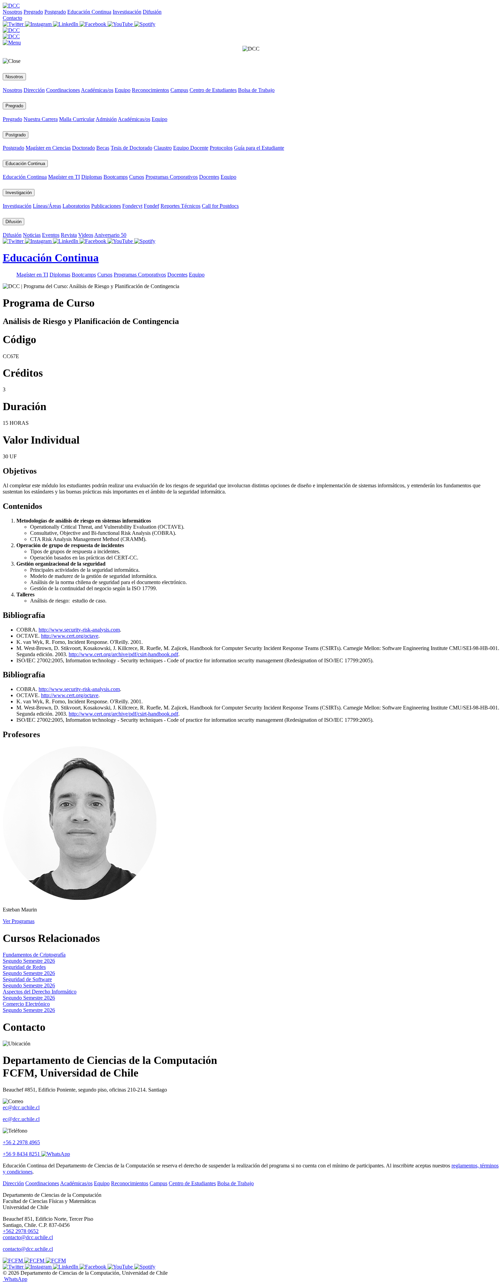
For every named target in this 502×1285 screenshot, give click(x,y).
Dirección (34, 90)
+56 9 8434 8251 (22, 1154)
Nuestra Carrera (41, 119)
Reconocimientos (150, 90)
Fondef (151, 206)
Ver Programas (18, 921)
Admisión (106, 119)
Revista (69, 235)
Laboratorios (76, 206)
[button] (12, 42)
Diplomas (91, 177)
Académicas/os (97, 90)
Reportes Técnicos (180, 206)
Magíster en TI (64, 177)
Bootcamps (115, 177)
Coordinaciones (63, 90)
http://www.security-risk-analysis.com (79, 630)
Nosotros (12, 12)
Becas (102, 148)
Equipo (122, 90)
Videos (85, 235)
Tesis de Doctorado (131, 148)
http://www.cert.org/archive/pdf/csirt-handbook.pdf (123, 654)
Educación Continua (89, 12)
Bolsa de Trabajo (256, 90)
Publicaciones (106, 206)
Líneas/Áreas (47, 206)
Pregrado (33, 12)
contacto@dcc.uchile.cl (28, 1249)
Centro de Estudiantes (213, 90)
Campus (179, 90)
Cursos (136, 177)
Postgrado (55, 12)
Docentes (209, 177)
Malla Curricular (77, 119)
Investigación (127, 12)
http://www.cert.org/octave (69, 636)
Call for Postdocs (220, 206)
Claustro (163, 148)
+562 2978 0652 (21, 1231)
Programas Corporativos (171, 177)
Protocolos (221, 148)
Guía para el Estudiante (259, 148)
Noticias (32, 235)
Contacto (12, 18)
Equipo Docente (190, 148)
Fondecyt (132, 206)
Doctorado (83, 148)
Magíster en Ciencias (48, 148)
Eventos (50, 235)
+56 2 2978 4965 (21, 1142)
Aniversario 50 (110, 235)
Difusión (152, 12)
